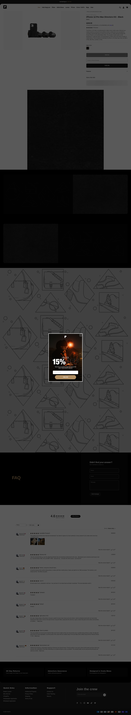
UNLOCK (65, 377)
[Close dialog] (81, 335)
